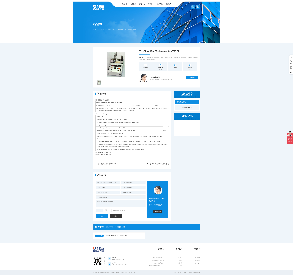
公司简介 (180, 257)
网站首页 (124, 4)
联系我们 (169, 4)
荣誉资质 (180, 263)
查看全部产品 (186, 107)
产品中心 (142, 4)
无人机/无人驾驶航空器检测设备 (156, 257)
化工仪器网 (183, 272)
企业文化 (180, 260)
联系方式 (197, 257)
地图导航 (197, 260)
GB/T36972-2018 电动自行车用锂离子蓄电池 (156, 265)
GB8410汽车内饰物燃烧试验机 (160, 164)
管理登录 (189, 272)
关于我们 (133, 4)
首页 (96, 29)
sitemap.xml (196, 272)
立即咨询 (192, 77)
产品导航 (161, 249)
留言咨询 (197, 263)
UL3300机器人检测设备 (158, 260)
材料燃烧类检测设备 (110, 29)
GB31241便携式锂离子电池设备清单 (156, 263)
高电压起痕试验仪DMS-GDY (108, 164)
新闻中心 (151, 4)
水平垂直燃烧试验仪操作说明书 (116, 235)
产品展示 (101, 29)
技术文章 (160, 4)
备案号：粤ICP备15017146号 (129, 272)
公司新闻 (180, 265)
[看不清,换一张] (109, 210)
